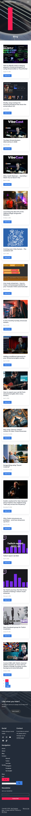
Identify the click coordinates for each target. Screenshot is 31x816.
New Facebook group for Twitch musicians (14, 628)
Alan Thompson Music (9, 2)
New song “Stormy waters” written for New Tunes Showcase (14, 430)
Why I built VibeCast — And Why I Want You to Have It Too (15, 176)
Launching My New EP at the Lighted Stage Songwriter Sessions (13, 213)
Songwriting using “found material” (12, 466)
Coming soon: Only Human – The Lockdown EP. (14, 250)
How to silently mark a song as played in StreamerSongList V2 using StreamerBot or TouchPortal (15, 67)
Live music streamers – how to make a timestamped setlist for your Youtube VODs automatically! (15, 285)
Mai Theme (4, 812)
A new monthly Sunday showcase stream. (15, 321)
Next (8, 686)
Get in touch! (15, 711)
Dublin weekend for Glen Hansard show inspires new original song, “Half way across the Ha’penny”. (15, 502)
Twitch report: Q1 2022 (11, 556)
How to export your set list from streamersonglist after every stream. (14, 393)
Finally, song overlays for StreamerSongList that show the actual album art (14, 104)
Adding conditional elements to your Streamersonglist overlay (14, 357)
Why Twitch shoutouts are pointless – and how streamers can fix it (14, 520)
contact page (20, 738)
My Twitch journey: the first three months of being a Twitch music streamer (15, 591)
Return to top (26, 808)
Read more (8, 76)
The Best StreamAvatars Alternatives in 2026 (11, 141)
